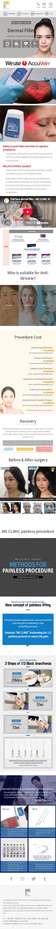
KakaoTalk (39, 13)
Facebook (25, 13)
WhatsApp (11, 13)
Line (51, 13)
